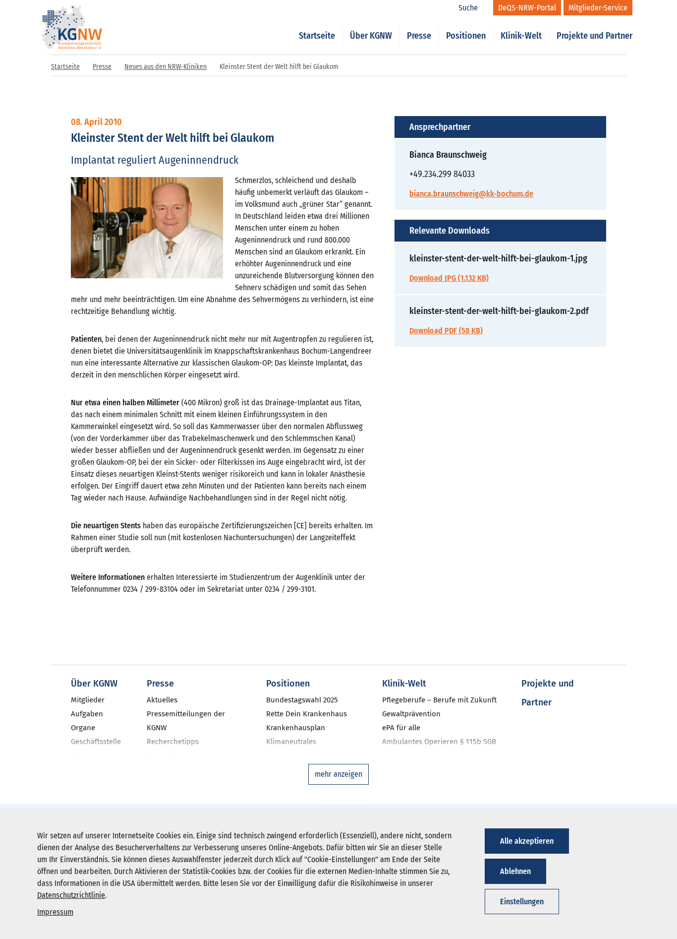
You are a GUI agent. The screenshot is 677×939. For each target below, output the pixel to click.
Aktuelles (162, 699)
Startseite (317, 35)
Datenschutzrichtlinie (71, 895)
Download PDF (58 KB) (446, 330)
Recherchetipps (173, 741)
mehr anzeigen (338, 774)
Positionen (466, 35)
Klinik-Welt (521, 35)
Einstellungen (522, 901)
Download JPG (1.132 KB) (449, 278)
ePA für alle (401, 727)
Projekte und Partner (594, 35)
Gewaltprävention (411, 713)
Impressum (55, 912)
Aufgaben (87, 713)
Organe (83, 727)
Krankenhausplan (295, 727)
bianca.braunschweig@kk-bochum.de (471, 193)
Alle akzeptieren (527, 841)
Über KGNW (371, 35)
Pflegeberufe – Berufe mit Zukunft (439, 699)
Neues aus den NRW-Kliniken (165, 67)
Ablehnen (515, 871)
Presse (419, 35)
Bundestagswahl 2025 (302, 699)
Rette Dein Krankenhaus (306, 713)
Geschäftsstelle (96, 741)
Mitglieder (88, 699)
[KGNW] (72, 14)
